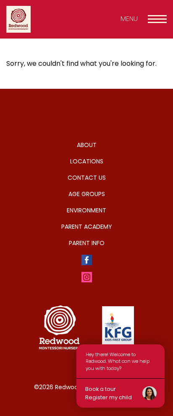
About (87, 145)
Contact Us (87, 177)
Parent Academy (86, 226)
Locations (86, 161)
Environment (86, 210)
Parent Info (87, 243)
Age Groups (86, 194)
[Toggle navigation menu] (157, 19)
